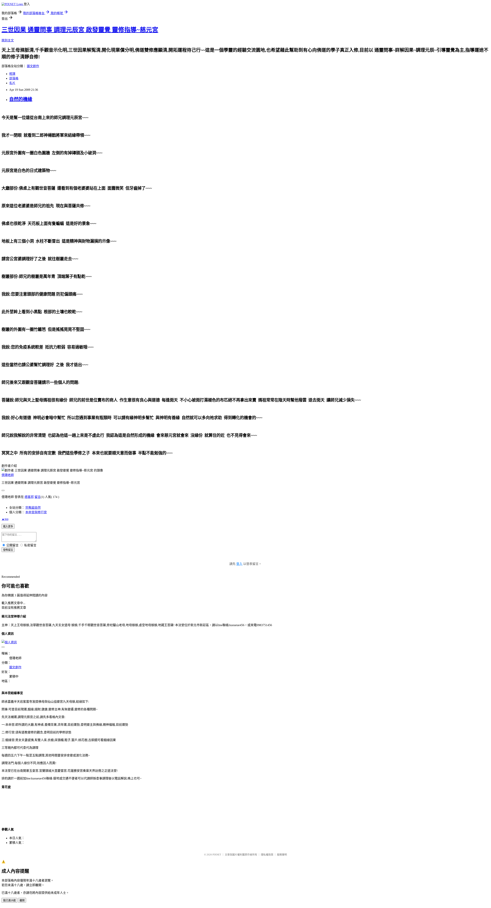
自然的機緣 (20, 99)
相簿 (12, 73)
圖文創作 (33, 66)
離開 (22, 900)
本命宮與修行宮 (36, 512)
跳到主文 (8, 40)
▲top (5, 519)
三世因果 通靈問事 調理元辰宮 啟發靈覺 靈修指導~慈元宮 (80, 29)
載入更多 (8, 526)
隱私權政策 (267, 854)
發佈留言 (8, 549)
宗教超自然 (33, 507)
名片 (12, 83)
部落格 (13, 78)
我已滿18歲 (9, 900)
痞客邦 (29, 497)
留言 (38, 497)
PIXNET (217, 854)
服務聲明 (282, 854)
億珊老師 (8, 475)
